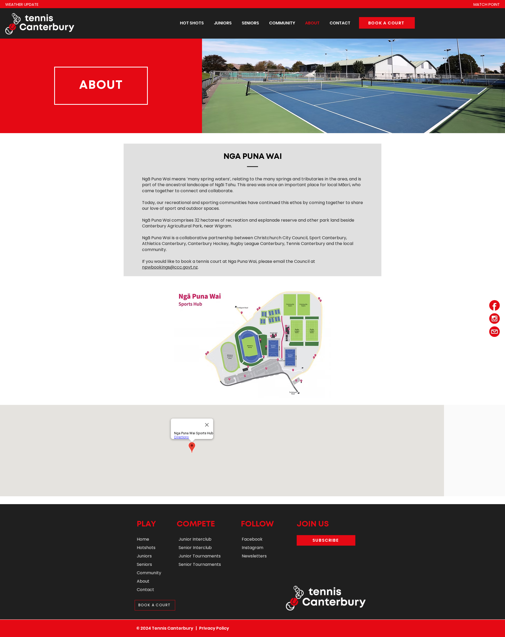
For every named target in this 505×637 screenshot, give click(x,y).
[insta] (494, 318)
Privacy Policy (214, 628)
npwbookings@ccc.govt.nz (170, 267)
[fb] (494, 305)
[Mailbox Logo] (494, 331)
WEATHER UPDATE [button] (21, 4)
